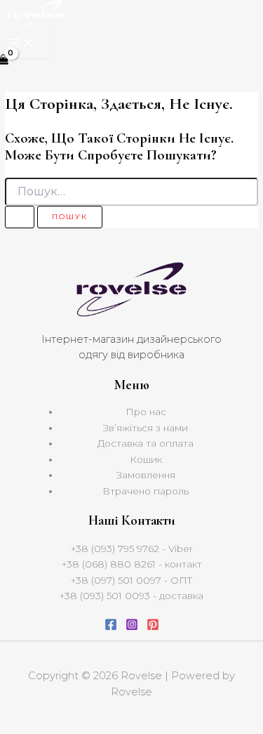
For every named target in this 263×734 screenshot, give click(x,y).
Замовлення (145, 474)
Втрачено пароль (145, 491)
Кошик (146, 459)
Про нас (146, 411)
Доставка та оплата (145, 443)
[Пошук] (19, 217)
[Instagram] (132, 627)
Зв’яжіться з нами (145, 427)
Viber (180, 548)
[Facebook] (110, 627)
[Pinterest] (153, 627)
